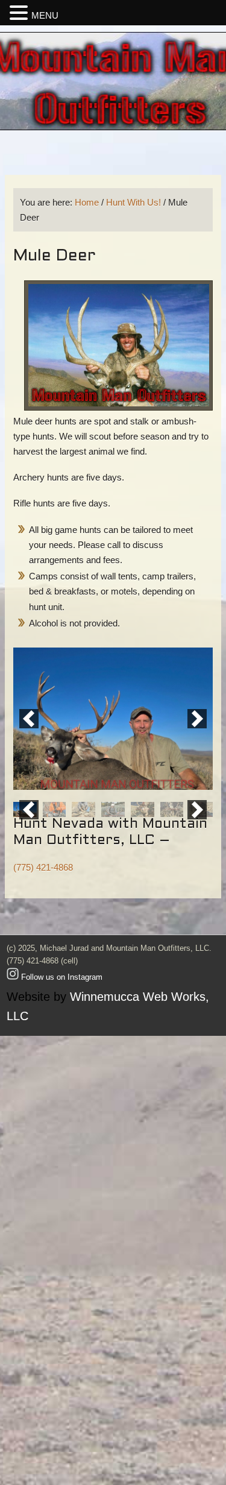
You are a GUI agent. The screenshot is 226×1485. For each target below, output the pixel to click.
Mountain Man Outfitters (113, 81)
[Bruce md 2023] (54, 810)
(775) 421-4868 (43, 867)
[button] (29, 718)
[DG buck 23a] (172, 810)
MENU (44, 15)
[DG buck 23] (142, 810)
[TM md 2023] (83, 810)
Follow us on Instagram (60, 977)
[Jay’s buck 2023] (113, 810)
